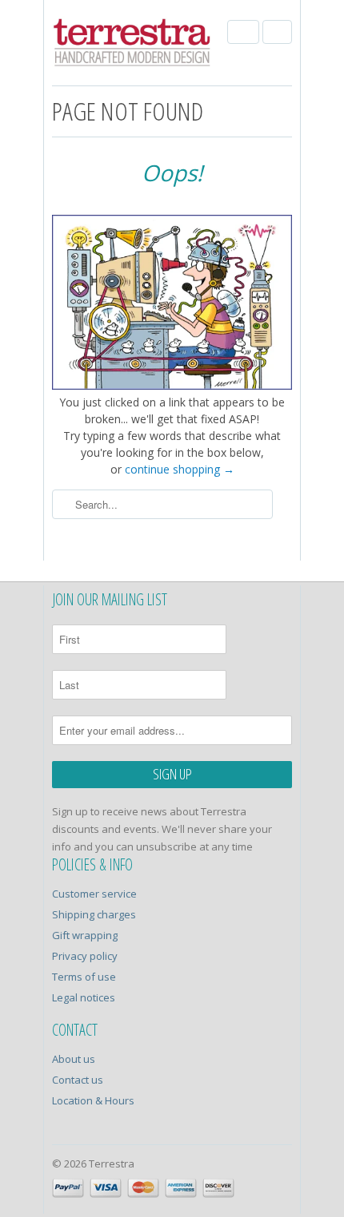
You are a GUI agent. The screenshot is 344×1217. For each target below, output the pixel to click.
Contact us (77, 1079)
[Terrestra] (132, 44)
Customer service (94, 893)
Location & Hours (93, 1100)
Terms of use (84, 976)
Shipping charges (94, 914)
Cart (277, 32)
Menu (243, 32)
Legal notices (83, 997)
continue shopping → (179, 469)
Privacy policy (85, 956)
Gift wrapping (85, 935)
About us (73, 1059)
